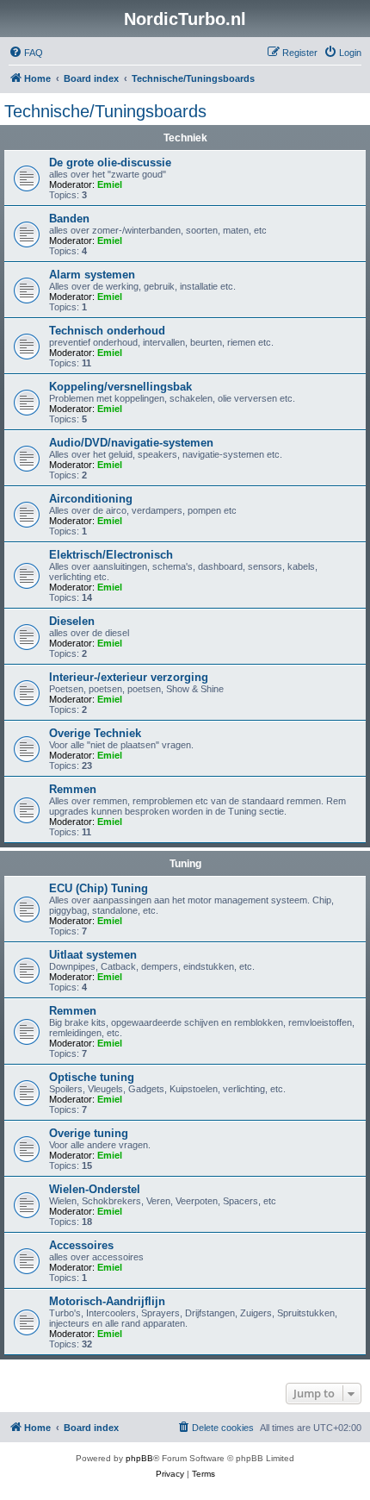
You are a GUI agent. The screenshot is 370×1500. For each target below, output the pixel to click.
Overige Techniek (95, 733)
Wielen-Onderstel (94, 1189)
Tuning (185, 864)
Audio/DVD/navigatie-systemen (131, 442)
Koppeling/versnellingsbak (120, 386)
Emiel (109, 184)
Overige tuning (88, 1133)
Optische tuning (91, 1077)
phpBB (139, 1458)
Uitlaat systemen (93, 954)
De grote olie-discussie (110, 162)
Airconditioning (91, 498)
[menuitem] (26, 52)
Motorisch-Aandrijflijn (107, 1301)
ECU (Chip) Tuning (98, 888)
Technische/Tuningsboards (105, 111)
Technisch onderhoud (107, 330)
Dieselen (72, 621)
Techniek (185, 138)
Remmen (72, 789)
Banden (69, 218)
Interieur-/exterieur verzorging (128, 677)
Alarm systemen (92, 274)
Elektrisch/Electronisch (111, 554)
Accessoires (81, 1245)
